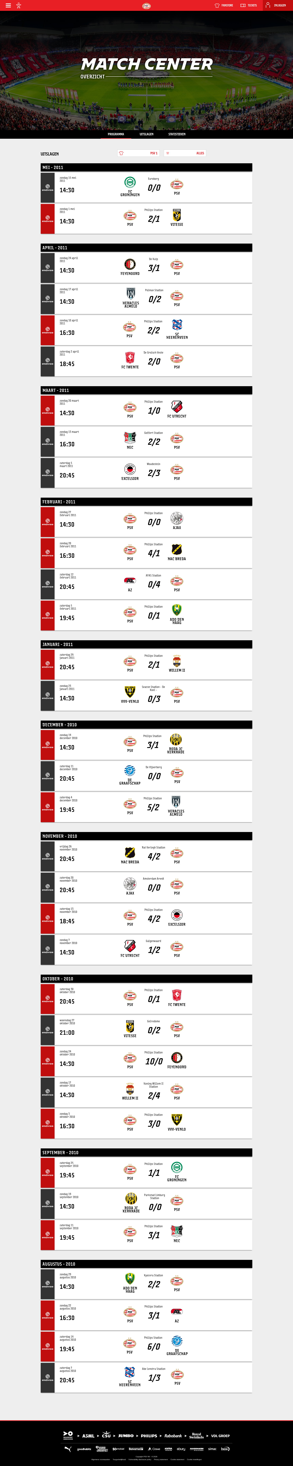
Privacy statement (161, 1459)
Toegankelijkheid (119, 1459)
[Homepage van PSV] (146, 5)
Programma (116, 134)
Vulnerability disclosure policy (140, 1459)
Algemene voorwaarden (100, 1459)
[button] (8, 5)
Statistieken (177, 134)
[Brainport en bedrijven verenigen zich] (146, 1435)
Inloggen (280, 5)
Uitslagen (146, 134)
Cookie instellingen (194, 1459)
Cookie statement (177, 1459)
